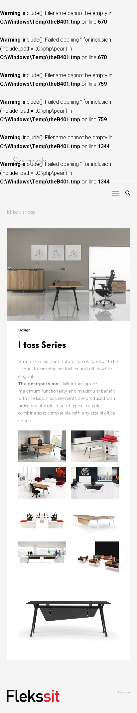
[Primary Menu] (115, 193)
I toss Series (42, 344)
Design (24, 330)
